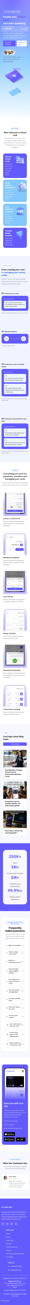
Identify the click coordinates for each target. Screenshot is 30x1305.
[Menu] (26, 29)
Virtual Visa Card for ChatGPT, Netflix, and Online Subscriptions (12, 803)
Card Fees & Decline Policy (15, 1254)
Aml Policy (9, 1257)
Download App (22, 43)
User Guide (10, 1240)
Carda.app (6, 1278)
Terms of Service (12, 1247)
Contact (8, 1244)
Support (9, 1250)
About (8, 1237)
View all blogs (15, 744)
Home (8, 1234)
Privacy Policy (5, 1301)
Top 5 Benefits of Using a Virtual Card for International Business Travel (13, 773)
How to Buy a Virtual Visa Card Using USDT (14, 832)
